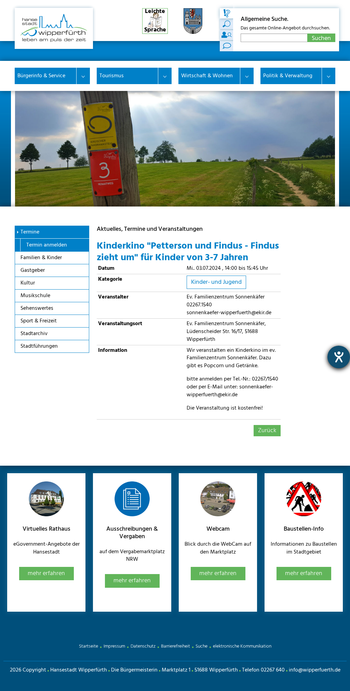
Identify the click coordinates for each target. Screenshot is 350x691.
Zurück (267, 431)
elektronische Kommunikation (242, 646)
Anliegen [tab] (226, 24)
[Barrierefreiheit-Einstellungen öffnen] (338, 357)
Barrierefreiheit (175, 646)
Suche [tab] (226, 13)
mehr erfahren (46, 574)
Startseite (88, 646)
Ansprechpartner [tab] (226, 35)
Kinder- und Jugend (216, 282)
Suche (201, 646)
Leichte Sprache (155, 21)
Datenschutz (143, 646)
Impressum (114, 646)
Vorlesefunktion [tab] (226, 46)
